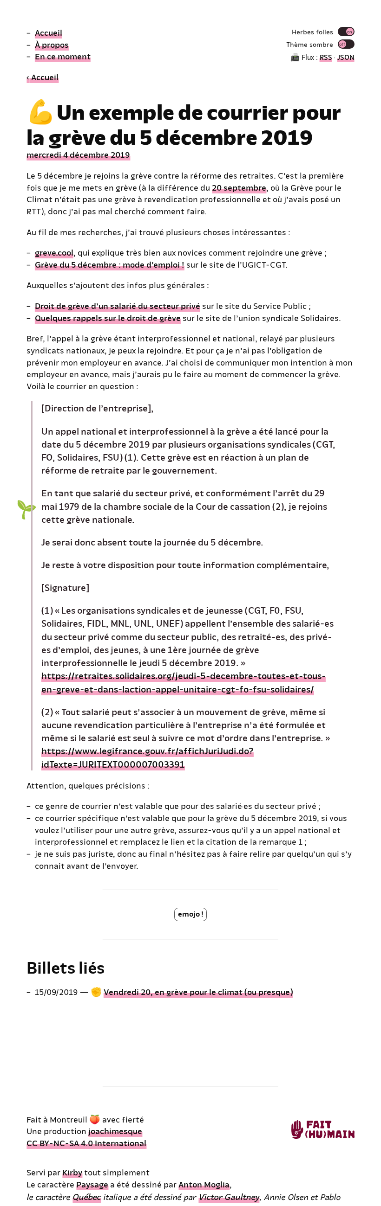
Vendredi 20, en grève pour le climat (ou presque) (198, 991)
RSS (326, 56)
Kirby (72, 1172)
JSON (346, 56)
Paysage (92, 1184)
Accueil (48, 32)
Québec (86, 1196)
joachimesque (115, 1130)
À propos (52, 44)
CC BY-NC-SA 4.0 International (86, 1142)
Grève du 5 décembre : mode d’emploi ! (109, 264)
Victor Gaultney (228, 1196)
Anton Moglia (204, 1184)
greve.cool (54, 252)
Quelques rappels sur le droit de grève (108, 317)
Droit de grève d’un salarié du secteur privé (117, 305)
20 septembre (239, 187)
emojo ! (191, 913)
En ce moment (63, 56)
